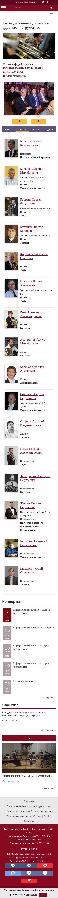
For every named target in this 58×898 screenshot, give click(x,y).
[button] (6, 765)
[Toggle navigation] (52, 15)
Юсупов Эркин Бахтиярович (30, 143)
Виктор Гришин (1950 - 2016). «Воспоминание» (28, 776)
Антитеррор (46, 811)
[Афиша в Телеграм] (29, 881)
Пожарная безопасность (18, 816)
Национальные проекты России (21, 811)
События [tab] (35, 129)
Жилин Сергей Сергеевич (30, 505)
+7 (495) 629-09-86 (14, 72)
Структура (29, 801)
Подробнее (31, 894)
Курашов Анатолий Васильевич (33, 543)
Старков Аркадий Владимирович (32, 423)
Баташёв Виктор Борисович (31, 228)
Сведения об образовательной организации (29, 806)
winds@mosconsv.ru (16, 75)
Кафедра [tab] (9, 129)
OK (43, 895)
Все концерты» (48, 697)
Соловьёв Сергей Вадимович (32, 396)
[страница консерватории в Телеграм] (13, 865)
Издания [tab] (49, 129)
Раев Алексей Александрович (31, 314)
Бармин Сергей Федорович (31, 201)
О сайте (48, 816)
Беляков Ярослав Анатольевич (32, 368)
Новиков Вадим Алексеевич (31, 283)
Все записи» (50, 788)
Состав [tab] (22, 129)
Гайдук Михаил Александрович (31, 450)
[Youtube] (45, 865)
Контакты (29, 821)
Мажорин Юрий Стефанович (31, 570)
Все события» (48, 730)
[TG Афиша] (29, 865)
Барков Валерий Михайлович (31, 170)
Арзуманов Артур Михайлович (32, 341)
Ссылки (37, 816)
